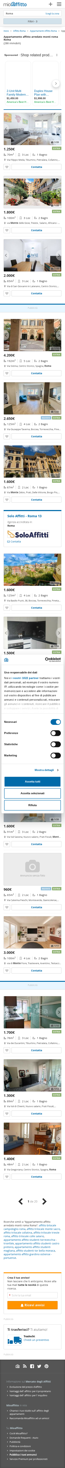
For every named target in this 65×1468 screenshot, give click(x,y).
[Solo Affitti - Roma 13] (28, 536)
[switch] (56, 733)
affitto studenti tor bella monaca (35, 1250)
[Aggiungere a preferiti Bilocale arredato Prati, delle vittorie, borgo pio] (7, 500)
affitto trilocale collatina (18, 1232)
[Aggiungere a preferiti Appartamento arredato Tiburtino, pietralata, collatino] (7, 167)
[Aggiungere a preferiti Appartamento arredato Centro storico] (7, 293)
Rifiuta (32, 805)
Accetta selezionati (32, 793)
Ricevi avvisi (35, 1305)
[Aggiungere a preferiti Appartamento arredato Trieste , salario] (7, 230)
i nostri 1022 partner (25, 678)
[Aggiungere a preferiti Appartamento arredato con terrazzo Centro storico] (7, 373)
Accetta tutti (32, 781)
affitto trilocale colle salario (27, 1236)
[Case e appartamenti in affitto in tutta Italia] (15, 4)
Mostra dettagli (44, 770)
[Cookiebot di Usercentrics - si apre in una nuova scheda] (46, 659)
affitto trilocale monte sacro (43, 1229)
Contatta (36, 167)
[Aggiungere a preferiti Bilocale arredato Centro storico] (7, 1177)
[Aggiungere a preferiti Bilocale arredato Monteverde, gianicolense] (7, 907)
